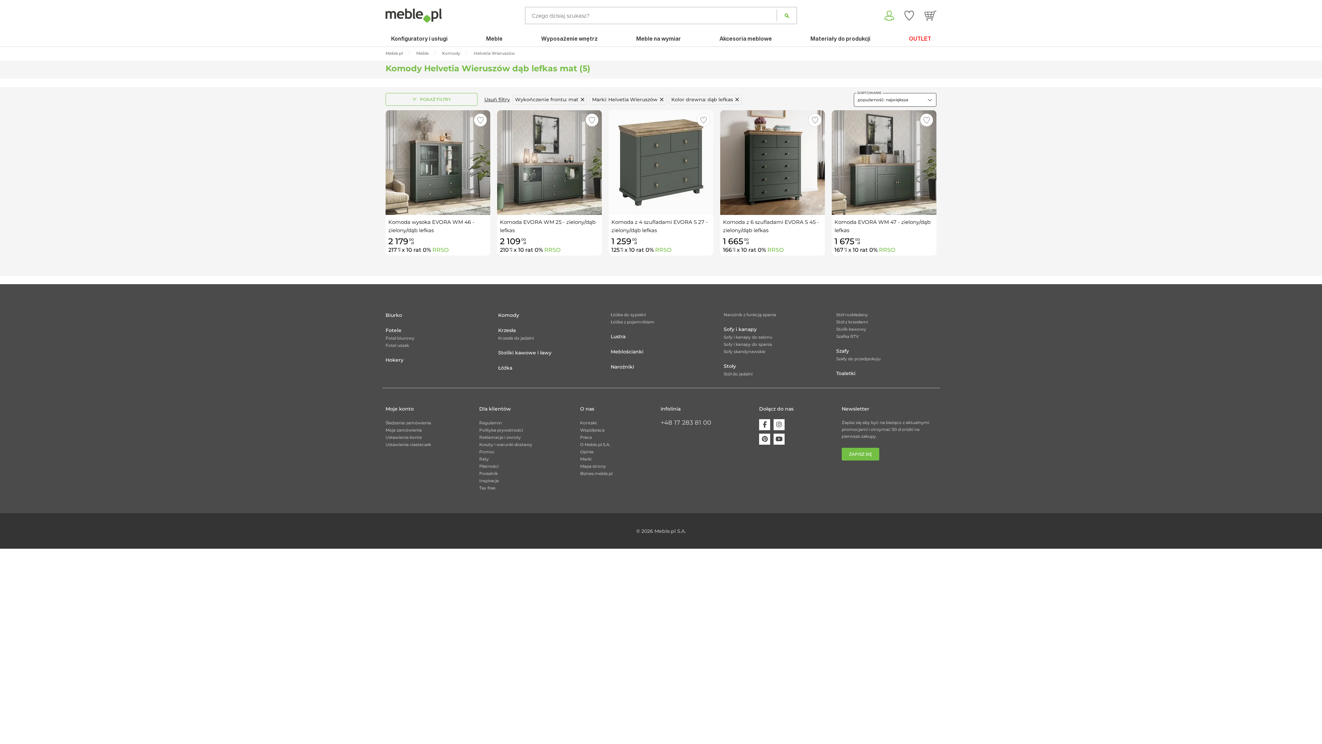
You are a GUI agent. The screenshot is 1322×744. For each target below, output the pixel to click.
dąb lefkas (702, 99)
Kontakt (588, 422)
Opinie (587, 451)
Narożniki (622, 367)
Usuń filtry (497, 99)
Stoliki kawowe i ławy (525, 353)
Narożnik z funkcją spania (750, 314)
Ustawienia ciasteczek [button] (408, 444)
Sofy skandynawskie (744, 351)
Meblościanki (627, 352)
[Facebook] (764, 424)
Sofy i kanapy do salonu (748, 337)
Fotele (393, 330)
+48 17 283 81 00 (686, 422)
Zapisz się (860, 454)
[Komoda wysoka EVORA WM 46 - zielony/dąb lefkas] (438, 162)
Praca (586, 437)
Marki (585, 459)
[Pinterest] (764, 439)
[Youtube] (779, 439)
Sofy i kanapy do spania (748, 344)
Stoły (730, 366)
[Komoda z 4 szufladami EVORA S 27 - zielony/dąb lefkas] (661, 162)
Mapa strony (593, 466)
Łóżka (505, 368)
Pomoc (487, 451)
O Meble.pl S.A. (595, 444)
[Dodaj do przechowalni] (480, 120)
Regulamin (490, 422)
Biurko (394, 315)
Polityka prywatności (501, 430)
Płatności (489, 466)
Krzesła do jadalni (516, 338)
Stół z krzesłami (852, 321)
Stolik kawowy (851, 329)
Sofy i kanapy (740, 329)
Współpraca (592, 430)
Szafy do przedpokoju (858, 358)
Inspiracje (489, 480)
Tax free (487, 487)
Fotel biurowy (400, 338)
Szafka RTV (847, 336)
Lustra (618, 336)
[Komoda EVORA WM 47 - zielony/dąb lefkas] (884, 162)
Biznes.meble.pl (596, 473)
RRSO (440, 250)
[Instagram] (779, 424)
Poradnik (488, 473)
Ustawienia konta (404, 437)
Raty (484, 459)
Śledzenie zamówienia (408, 422)
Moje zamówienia (404, 430)
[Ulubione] (909, 15)
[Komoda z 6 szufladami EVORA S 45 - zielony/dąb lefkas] (772, 162)
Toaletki (846, 373)
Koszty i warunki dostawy (505, 444)
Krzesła (507, 330)
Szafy (842, 351)
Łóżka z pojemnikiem (632, 321)
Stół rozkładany (852, 314)
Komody (508, 315)
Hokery (394, 360)
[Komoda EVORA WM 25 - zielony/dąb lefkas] (549, 162)
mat (546, 99)
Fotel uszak (397, 345)
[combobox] (895, 100)
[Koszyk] (930, 15)
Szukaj (787, 15)
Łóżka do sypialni (628, 314)
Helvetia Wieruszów (625, 99)
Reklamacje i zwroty (500, 437)
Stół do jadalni (738, 373)
